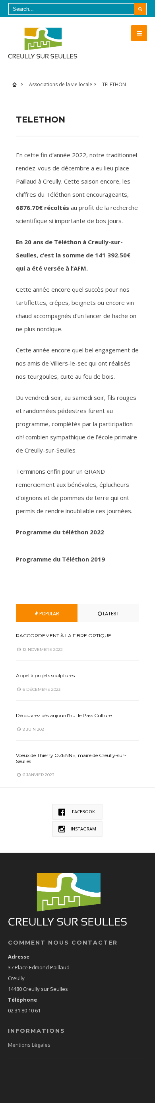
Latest (110, 613)
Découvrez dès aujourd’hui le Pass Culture (64, 715)
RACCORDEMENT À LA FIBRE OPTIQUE (63, 635)
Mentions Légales (29, 1044)
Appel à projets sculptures (45, 675)
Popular (48, 613)
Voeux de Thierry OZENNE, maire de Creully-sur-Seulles (71, 758)
